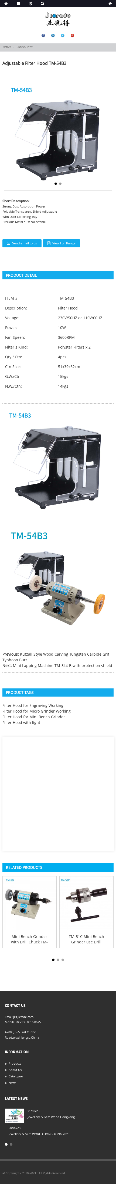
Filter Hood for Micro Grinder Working (36, 711)
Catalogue (16, 1076)
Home (6, 47)
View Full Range (64, 243)
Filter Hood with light (21, 722)
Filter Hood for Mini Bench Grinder (33, 716)
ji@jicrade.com (23, 1017)
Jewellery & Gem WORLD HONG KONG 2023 (39, 1134)
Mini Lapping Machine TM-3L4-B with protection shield (62, 665)
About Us (15, 1070)
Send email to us (24, 243)
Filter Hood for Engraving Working (32, 705)
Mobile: (10, 1022)
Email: (9, 1017)
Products (24, 47)
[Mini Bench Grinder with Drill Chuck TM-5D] (29, 903)
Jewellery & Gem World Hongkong (51, 1117)
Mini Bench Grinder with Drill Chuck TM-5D (29, 939)
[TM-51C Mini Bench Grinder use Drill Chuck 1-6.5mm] (86, 903)
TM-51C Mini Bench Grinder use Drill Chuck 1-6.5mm (86, 939)
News (12, 1083)
